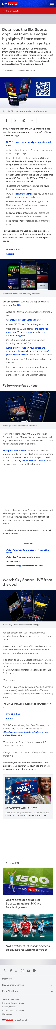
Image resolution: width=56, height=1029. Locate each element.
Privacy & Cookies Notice (13, 1003)
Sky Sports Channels (13, 985)
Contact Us (7, 1014)
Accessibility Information (13, 1010)
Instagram (22, 970)
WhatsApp (34, 970)
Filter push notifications (14, 450)
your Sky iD (13, 305)
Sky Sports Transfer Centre (31, 460)
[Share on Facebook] (6, 120)
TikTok (16, 970)
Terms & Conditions (10, 999)
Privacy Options (9, 1007)
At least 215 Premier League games (23, 319)
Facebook (11, 970)
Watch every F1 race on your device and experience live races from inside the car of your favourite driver (27, 351)
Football (12, 11)
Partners (7, 979)
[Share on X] (15, 120)
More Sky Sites (10, 991)
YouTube (28, 970)
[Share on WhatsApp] (24, 120)
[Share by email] (32, 120)
